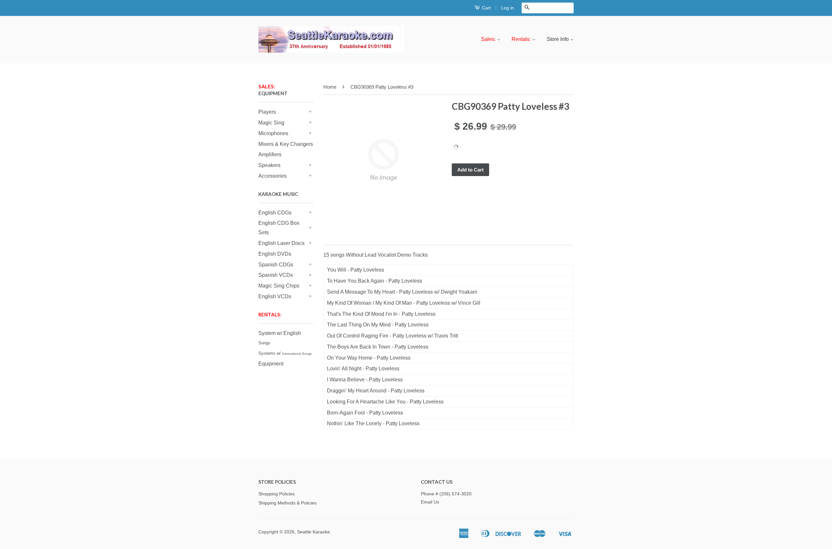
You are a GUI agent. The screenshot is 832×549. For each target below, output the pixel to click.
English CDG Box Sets (278, 227)
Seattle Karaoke (313, 532)
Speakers (269, 165)
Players (267, 112)
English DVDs (274, 254)
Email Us (430, 502)
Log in (507, 7)
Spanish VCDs (275, 275)
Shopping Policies (276, 494)
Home (329, 87)
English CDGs (275, 212)
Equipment (270, 363)
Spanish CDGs (275, 264)
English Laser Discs (281, 243)
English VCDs (274, 296)
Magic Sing (271, 122)
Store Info (558, 39)
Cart (486, 7)
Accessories (272, 176)
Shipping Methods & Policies (287, 503)
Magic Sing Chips (278, 285)
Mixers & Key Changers (285, 144)
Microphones (273, 133)
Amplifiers (269, 154)
